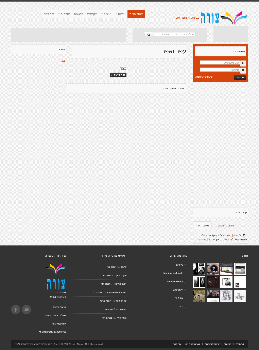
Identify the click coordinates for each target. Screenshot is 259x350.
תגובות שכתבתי (224, 225)
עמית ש (179, 297)
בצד (62, 60)
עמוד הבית (136, 14)
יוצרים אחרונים (192, 344)
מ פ (181, 306)
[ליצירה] (237, 235)
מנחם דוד (106, 275)
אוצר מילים (120, 283)
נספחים (65, 14)
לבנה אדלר (105, 300)
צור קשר (49, 14)
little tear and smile (173, 273)
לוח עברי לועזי (59, 323)
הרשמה (78, 14)
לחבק (123, 266)
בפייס (53, 296)
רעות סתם (178, 289)
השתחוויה (121, 317)
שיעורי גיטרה (59, 307)
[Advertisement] (68, 35)
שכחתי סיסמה (203, 76)
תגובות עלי (202, 225)
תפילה (123, 309)
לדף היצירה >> (118, 74)
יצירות (121, 14)
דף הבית (240, 344)
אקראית (92, 14)
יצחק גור (111, 266)
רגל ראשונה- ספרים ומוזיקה (52, 331)
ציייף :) (179, 264)
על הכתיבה (121, 300)
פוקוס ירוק (121, 275)
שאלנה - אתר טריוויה (55, 315)
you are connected (116, 292)
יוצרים (107, 14)
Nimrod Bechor (175, 281)
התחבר (240, 77)
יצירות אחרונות (212, 344)
